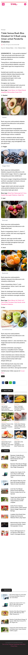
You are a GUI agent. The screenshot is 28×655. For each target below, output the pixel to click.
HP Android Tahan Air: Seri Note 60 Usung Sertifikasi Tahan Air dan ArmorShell (18, 482)
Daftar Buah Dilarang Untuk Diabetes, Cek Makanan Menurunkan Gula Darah (20, 426)
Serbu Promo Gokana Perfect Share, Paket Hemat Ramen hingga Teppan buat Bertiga (18, 508)
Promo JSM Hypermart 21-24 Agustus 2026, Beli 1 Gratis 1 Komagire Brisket (17, 532)
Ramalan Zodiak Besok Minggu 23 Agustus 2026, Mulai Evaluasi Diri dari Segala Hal (17, 458)
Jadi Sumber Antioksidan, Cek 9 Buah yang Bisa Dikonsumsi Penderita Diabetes (7, 409)
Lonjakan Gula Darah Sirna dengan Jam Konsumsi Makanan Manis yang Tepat (18, 516)
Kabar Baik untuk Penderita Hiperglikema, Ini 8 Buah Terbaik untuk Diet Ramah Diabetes (20, 444)
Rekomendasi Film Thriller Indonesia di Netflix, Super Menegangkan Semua (18, 524)
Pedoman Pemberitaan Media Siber (17, 644)
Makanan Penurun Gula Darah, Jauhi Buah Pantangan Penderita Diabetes (7, 426)
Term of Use (5, 644)
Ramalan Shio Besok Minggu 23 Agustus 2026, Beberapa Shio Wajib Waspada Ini (18, 465)
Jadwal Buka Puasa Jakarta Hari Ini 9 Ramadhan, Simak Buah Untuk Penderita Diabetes (7, 444)
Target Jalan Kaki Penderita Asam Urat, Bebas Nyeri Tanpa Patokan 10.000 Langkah (18, 500)
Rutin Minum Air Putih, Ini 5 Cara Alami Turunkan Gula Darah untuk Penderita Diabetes (13, 302)
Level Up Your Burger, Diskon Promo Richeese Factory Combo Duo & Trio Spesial (17, 491)
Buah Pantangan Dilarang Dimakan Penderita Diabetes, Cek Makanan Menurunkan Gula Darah (20, 409)
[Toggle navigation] (3, 4)
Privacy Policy (14, 646)
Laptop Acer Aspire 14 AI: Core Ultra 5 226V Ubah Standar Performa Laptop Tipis (17, 474)
